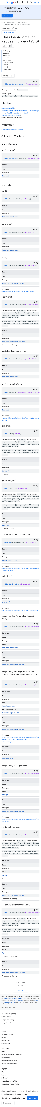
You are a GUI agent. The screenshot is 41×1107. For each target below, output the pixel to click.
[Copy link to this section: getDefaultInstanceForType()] (29, 351)
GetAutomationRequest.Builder (13, 283)
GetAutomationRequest (10, 217)
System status (6, 1043)
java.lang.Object (7, 108)
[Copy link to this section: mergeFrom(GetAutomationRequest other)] (9, 619)
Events (4, 1075)
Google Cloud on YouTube (9, 1081)
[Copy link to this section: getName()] (13, 426)
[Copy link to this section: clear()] (9, 258)
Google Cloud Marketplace (9, 1023)
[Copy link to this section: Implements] (15, 125)
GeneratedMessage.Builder (11, 115)
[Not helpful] (16, 28)
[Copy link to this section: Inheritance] (15, 103)
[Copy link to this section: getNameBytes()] (18, 481)
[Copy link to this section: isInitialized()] (14, 576)
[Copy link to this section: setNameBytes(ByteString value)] (32, 905)
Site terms (21, 1091)
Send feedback (9, 32)
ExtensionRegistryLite (10, 713)
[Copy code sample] (37, 81)
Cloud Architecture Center (9, 1060)
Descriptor (6, 176)
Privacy (14, 1091)
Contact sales (6, 1026)
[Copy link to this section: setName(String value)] (23, 827)
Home (3, 22)
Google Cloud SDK (13, 8)
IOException (6, 758)
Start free (7, 16)
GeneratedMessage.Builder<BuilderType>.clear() (18, 291)
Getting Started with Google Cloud (12, 1054)
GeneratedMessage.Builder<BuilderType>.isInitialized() (20, 610)
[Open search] (27, 2)
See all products (6, 1017)
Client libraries (14, 11)
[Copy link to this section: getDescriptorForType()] (24, 384)
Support (4, 1037)
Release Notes (6, 1040)
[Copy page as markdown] (10, 45)
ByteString (6, 525)
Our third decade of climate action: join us (15, 1094)
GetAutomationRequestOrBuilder (12, 130)
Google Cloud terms (32, 1091)
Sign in (36, 2)
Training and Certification (9, 1063)
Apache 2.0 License (17, 1000)
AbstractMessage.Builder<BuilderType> (18, 113)
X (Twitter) (5, 1078)
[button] (20, 136)
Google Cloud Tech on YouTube (11, 1084)
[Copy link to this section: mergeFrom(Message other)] (29, 766)
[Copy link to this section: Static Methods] (20, 145)
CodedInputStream (8, 706)
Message (5, 795)
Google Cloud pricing (8, 1020)
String (4, 471)
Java (27, 8)
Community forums (7, 1034)
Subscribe (32, 1098)
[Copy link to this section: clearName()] (14, 297)
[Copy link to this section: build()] (9, 191)
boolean (5, 602)
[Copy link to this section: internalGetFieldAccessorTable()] (32, 535)
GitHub (4, 1051)
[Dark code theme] (34, 81)
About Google (6, 1091)
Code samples (6, 1057)
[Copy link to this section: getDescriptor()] (17, 150)
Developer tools (22, 22)
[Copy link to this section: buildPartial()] (14, 224)
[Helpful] (13, 28)
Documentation (11, 22)
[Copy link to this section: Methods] (13, 185)
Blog (3, 1072)
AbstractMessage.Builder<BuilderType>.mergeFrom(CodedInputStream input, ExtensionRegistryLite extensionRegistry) (20, 739)
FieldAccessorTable (9, 560)
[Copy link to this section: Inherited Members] (26, 136)
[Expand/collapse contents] (12, 51)
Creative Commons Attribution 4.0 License (15, 998)
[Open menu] (3, 2)
